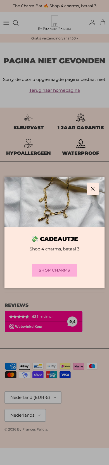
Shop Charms (54, 270)
